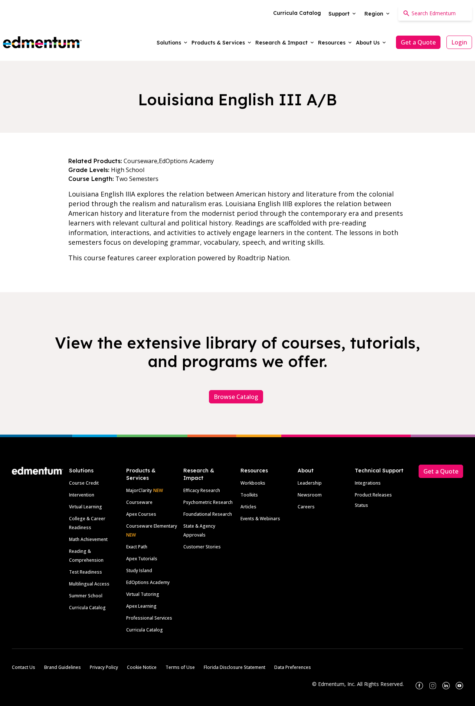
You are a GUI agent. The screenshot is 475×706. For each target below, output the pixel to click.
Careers (306, 507)
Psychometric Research (208, 502)
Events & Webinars (260, 518)
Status (361, 505)
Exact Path (136, 547)
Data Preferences (292, 667)
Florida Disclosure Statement (234, 667)
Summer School (85, 596)
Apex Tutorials (141, 558)
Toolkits (249, 495)
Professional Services (149, 618)
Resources (254, 470)
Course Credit (84, 483)
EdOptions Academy (148, 582)
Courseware (139, 502)
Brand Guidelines (62, 667)
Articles (248, 507)
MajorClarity (139, 490)
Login (459, 42)
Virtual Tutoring (142, 594)
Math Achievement (88, 539)
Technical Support (379, 470)
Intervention (81, 495)
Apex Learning (141, 606)
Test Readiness (85, 572)
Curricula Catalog (87, 607)
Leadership (310, 483)
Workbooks (252, 483)
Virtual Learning (85, 507)
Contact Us (23, 667)
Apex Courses (141, 514)
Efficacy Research (201, 490)
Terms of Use (180, 667)
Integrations (368, 483)
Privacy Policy (104, 667)
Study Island (139, 570)
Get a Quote (418, 42)
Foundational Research (207, 514)
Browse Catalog (236, 397)
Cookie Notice (142, 667)
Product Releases (373, 495)
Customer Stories (202, 547)
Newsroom (310, 495)
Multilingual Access (89, 584)
